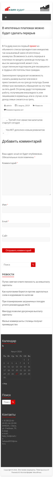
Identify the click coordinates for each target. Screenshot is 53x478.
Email (5, 221)
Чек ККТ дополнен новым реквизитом (23, 131)
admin (9, 105)
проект (33, 46)
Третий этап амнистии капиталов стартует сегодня (22, 121)
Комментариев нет (14, 110)
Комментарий (10, 163)
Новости (39, 105)
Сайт (4, 235)
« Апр (4, 383)
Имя (5, 204)
